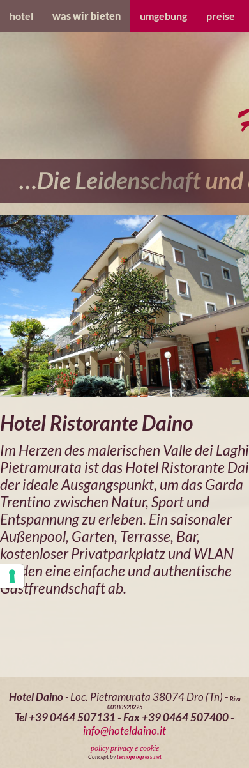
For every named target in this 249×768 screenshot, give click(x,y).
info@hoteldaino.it (124, 730)
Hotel (21, 16)
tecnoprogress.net (139, 757)
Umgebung (163, 16)
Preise (220, 16)
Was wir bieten (86, 16)
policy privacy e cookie (125, 748)
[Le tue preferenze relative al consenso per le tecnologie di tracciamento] (12, 576)
